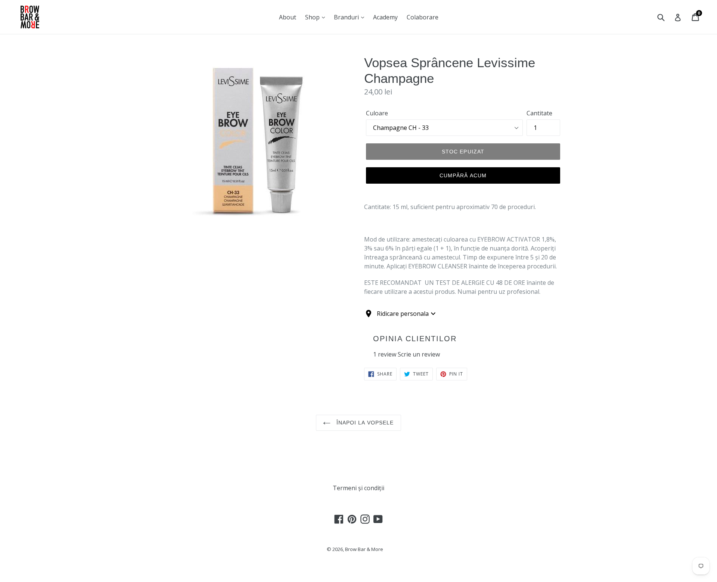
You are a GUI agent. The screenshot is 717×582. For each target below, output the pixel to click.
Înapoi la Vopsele (364, 423)
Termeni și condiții (358, 488)
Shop (313, 17)
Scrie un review (419, 354)
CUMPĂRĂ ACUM (463, 175)
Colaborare (422, 17)
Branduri (347, 17)
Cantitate (539, 113)
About (287, 17)
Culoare (377, 113)
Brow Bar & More (364, 549)
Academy (385, 17)
